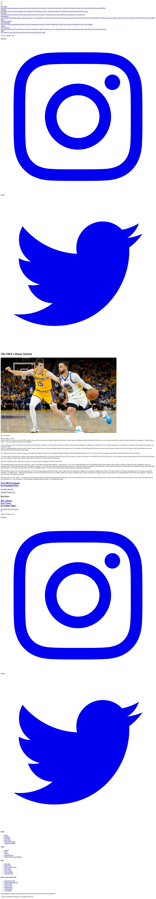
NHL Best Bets (83, 11)
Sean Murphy (114, 18)
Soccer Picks (8, 870)
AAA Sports (4, 18)
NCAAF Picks (8, 872)
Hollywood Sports (64, 18)
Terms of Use (8, 885)
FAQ (5, 852)
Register (7, 23)
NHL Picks (7, 869)
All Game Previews (6, 29)
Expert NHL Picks (100, 8)
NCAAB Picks (8, 873)
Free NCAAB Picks (60, 14)
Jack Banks (73, 18)
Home (6, 835)
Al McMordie (12, 18)
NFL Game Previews (18, 29)
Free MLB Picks (70, 14)
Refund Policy (8, 887)
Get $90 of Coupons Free (8, 492)
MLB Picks (7, 865)
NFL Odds (4, 32)
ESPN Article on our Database (13, 857)
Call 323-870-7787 (9, 881)
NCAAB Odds (27, 32)
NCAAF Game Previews (32, 29)
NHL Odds (42, 32)
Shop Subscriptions (13, 8)
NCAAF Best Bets (37, 11)
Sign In (3, 23)
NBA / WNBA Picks (10, 867)
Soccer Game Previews (99, 29)
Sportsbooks (76, 24)
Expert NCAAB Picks (77, 8)
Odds (81, 24)
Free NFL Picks (22, 14)
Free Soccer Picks (12, 14)
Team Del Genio (123, 18)
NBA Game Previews (46, 29)
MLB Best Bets (74, 11)
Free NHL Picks (80, 14)
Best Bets (3, 10)
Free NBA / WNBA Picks (46, 14)
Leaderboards (54, 24)
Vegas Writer (139, 18)
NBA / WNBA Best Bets (51, 11)
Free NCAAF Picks (32, 14)
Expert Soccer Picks (24, 8)
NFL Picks (7, 864)
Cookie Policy (8, 889)
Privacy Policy (8, 884)
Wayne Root (146, 18)
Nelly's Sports (106, 18)
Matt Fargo (98, 18)
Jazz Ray (79, 18)
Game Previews (67, 24)
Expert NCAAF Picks (47, 8)
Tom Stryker (131, 18)
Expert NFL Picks (36, 8)
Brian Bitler (39, 18)
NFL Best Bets (28, 11)
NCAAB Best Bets (63, 11)
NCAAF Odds (11, 32)
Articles (60, 24)
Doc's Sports (46, 18)
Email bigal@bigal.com (11, 882)
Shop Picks (4, 6)
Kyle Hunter (91, 18)
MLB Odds (35, 32)
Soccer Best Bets (18, 11)
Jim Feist (84, 18)
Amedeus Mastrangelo (22, 18)
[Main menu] (2, 2)
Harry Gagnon (54, 18)
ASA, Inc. (32, 18)
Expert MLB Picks (89, 8)
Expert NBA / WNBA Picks (62, 8)
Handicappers (5, 16)
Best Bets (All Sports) (7, 11)
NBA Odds (19, 32)
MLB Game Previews (73, 29)
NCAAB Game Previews (59, 29)
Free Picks (4, 13)
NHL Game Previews (86, 29)
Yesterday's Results (6, 21)
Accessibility (8, 890)
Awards (6, 850)
